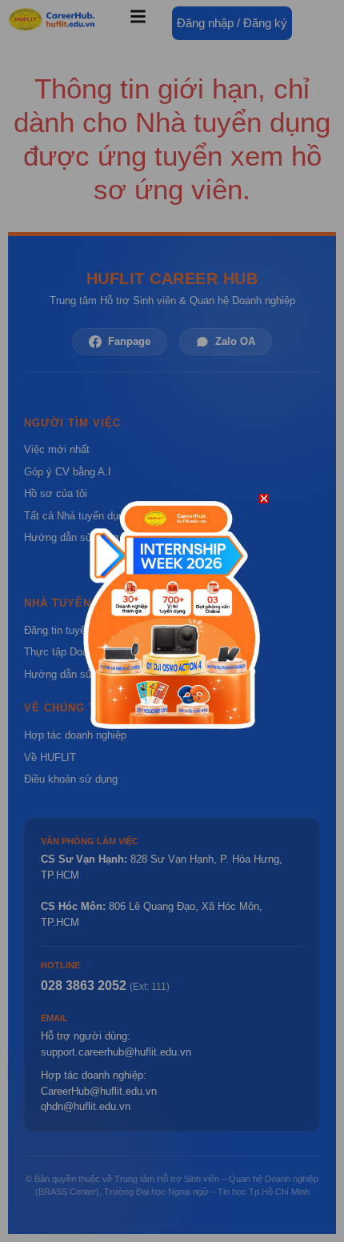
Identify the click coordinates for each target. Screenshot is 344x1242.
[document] (172, 621)
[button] (264, 498)
